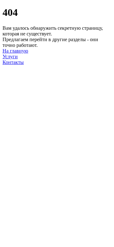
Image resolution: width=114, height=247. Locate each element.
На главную (15, 51)
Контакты (13, 62)
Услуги (10, 56)
